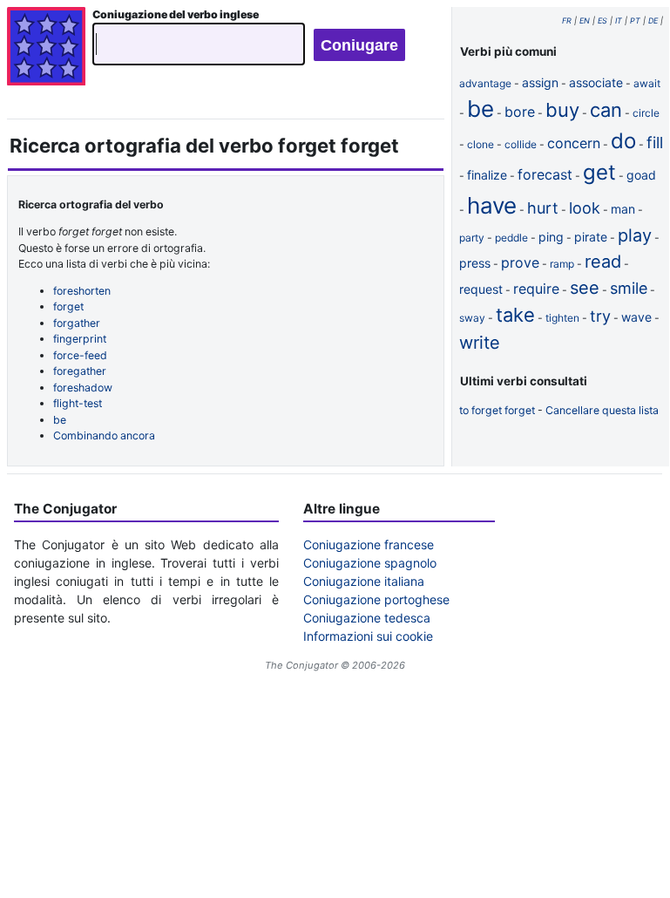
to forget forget (497, 410)
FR (567, 20)
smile (628, 288)
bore (519, 111)
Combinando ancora (104, 435)
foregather (79, 371)
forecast (545, 174)
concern (573, 143)
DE (653, 20)
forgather (76, 323)
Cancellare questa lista (602, 410)
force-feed (80, 355)
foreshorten (82, 290)
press (475, 262)
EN (584, 20)
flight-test (77, 403)
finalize (487, 174)
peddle (511, 237)
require (536, 288)
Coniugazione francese (368, 544)
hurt (542, 208)
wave (636, 317)
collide (520, 144)
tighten (562, 317)
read (603, 261)
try (600, 316)
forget (68, 306)
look (584, 208)
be (59, 419)
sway (472, 317)
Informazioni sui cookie (368, 636)
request (481, 289)
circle (646, 112)
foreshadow (82, 387)
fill (654, 142)
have (492, 205)
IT (618, 20)
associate (596, 82)
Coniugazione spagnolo (370, 562)
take (515, 314)
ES (602, 20)
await (646, 83)
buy (562, 110)
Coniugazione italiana (363, 581)
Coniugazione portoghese (376, 599)
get (599, 172)
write (479, 342)
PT (635, 20)
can (606, 110)
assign (540, 82)
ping (551, 236)
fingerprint (79, 338)
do (623, 140)
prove (520, 262)
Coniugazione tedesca (366, 617)
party (471, 237)
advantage (485, 83)
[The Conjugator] (46, 48)
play (635, 235)
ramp (562, 263)
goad (641, 174)
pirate (590, 236)
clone (480, 144)
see (584, 287)
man (623, 208)
